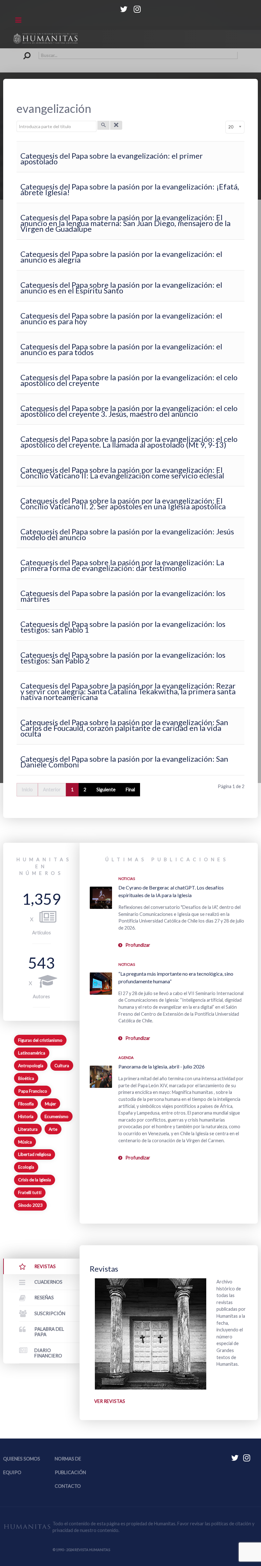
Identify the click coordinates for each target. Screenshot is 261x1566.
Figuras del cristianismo (40, 1040)
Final (130, 789)
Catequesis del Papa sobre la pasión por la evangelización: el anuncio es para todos (121, 349)
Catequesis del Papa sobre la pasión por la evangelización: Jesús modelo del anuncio (127, 534)
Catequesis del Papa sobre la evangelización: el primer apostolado (111, 158)
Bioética (26, 1078)
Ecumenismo (56, 1116)
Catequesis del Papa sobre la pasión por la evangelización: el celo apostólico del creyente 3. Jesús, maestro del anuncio (128, 410)
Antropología (30, 1065)
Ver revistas (109, 1401)
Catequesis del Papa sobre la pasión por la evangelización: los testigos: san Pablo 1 (122, 626)
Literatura (28, 1129)
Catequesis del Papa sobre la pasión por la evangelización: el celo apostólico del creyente (128, 380)
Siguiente (106, 789)
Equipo (12, 1472)
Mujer (50, 1103)
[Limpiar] (116, 125)
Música (25, 1141)
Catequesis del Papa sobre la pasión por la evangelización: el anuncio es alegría (121, 256)
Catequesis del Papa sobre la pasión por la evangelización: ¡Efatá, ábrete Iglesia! (129, 189)
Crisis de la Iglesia (34, 1179)
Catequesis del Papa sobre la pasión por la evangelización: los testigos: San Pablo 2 (122, 657)
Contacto (68, 1486)
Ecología (26, 1167)
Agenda (126, 1057)
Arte (53, 1129)
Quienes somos (21, 1458)
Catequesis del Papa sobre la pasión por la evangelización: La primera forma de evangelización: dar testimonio (122, 565)
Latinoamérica (31, 1052)
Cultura (61, 1065)
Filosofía (26, 1103)
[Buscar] (103, 125)
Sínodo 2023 (30, 1205)
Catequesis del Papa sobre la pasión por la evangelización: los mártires (122, 595)
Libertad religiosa (34, 1154)
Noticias (126, 878)
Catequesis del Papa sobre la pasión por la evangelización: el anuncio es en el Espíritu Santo (121, 287)
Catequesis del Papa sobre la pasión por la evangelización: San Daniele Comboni (124, 761)
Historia (25, 1116)
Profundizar (137, 945)
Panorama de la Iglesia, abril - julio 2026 (161, 1066)
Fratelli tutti (29, 1192)
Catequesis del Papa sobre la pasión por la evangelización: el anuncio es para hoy (121, 318)
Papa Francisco (32, 1091)
